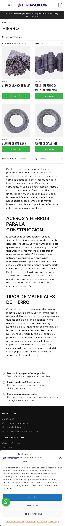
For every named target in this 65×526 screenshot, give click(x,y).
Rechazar (32, 505)
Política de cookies (15, 521)
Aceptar (32, 497)
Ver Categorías (14, 37)
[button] (60, 457)
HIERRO (5, 82)
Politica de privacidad (36, 521)
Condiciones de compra (15, 423)
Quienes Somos (11, 443)
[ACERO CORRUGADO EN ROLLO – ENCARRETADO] (49, 62)
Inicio (4, 22)
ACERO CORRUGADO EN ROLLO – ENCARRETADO (46, 88)
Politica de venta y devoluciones (20, 431)
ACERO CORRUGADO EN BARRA (16, 85)
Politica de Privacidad (14, 427)
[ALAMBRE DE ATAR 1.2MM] (16, 120)
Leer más (16, 96)
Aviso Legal (53, 521)
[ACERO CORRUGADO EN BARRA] (16, 62)
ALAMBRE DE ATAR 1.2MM (14, 143)
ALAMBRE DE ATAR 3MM (46, 143)
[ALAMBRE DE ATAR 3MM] (49, 120)
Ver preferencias (32, 513)
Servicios (7, 447)
